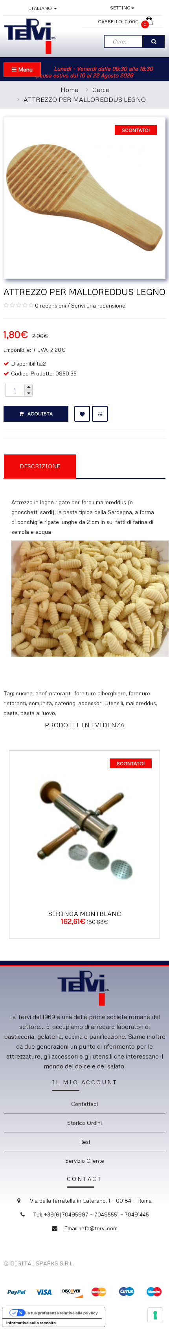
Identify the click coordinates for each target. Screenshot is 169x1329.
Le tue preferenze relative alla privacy (61, 1312)
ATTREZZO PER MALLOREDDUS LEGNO (85, 99)
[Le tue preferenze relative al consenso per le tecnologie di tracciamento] (155, 1315)
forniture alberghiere (100, 693)
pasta (11, 713)
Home (69, 90)
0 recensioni (50, 305)
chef (40, 693)
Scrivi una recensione (98, 305)
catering (65, 703)
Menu (25, 69)
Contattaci (84, 1103)
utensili (114, 703)
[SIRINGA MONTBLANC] (84, 825)
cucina (24, 693)
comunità (40, 703)
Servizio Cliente (84, 1160)
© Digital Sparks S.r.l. (39, 1263)
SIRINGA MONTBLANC (84, 914)
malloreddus (141, 703)
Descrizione (40, 466)
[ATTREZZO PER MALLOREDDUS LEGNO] (84, 196)
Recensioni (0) (116, 465)
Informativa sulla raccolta (31, 1322)
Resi (84, 1141)
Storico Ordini (84, 1122)
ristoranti (60, 693)
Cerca (100, 90)
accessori (90, 703)
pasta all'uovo (37, 713)
